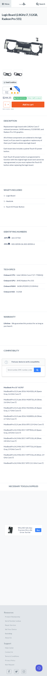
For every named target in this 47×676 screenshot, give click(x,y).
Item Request (9, 665)
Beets (8, 633)
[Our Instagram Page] (24, 671)
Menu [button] (7, 4)
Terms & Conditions (12, 656)
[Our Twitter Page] (17, 671)
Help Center (9, 648)
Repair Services (10, 625)
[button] (40, 3)
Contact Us (9, 652)
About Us (8, 638)
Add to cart (28, 104)
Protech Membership (12, 617)
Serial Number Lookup (13, 621)
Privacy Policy (10, 660)
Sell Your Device (11, 629)
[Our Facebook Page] (9, 671)
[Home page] (22, 3)
